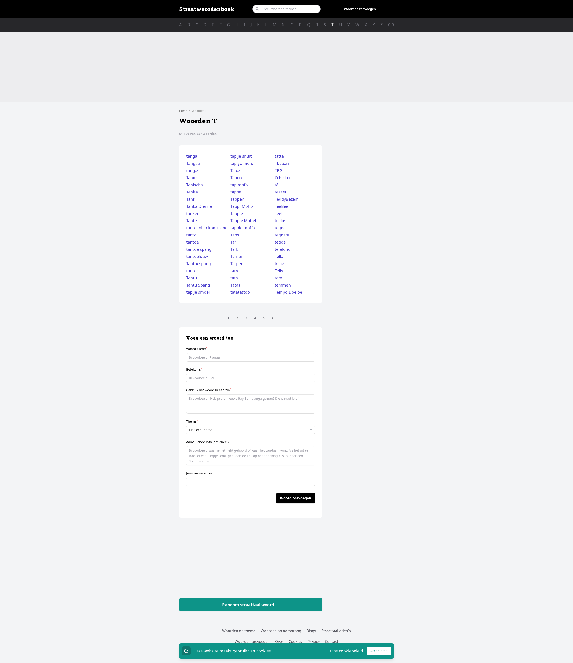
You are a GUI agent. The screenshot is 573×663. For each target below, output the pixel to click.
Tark (234, 249)
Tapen (236, 177)
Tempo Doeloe (288, 292)
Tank (190, 199)
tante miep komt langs (208, 227)
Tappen (237, 199)
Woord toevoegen (295, 498)
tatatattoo (240, 292)
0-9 (391, 24)
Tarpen (236, 263)
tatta (279, 156)
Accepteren (380, 652)
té (276, 184)
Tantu (191, 277)
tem (278, 277)
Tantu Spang (198, 285)
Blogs (311, 630)
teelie (280, 220)
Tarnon (237, 256)
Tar (233, 242)
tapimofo (239, 184)
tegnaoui (283, 235)
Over (279, 641)
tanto (191, 235)
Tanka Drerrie (199, 206)
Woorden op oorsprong (281, 630)
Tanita (192, 192)
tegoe (280, 242)
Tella (279, 256)
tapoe (235, 192)
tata (234, 277)
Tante (191, 220)
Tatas (235, 285)
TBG (278, 170)
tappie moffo (242, 227)
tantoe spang (199, 249)
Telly (279, 270)
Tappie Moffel (243, 220)
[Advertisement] (286, 67)
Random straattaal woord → (250, 604)
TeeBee (281, 206)
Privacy (314, 641)
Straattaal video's (336, 630)
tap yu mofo (241, 163)
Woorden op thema (238, 630)
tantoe (192, 242)
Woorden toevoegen (360, 9)
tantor (192, 270)
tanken (192, 213)
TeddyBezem (287, 199)
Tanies (192, 177)
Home (183, 111)
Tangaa (193, 163)
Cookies (295, 641)
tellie (279, 263)
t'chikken (283, 177)
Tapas (235, 170)
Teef (278, 213)
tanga (191, 156)
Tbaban (282, 163)
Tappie (236, 213)
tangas (192, 170)
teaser (280, 192)
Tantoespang (198, 263)
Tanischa (194, 184)
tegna (280, 227)
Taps (234, 235)
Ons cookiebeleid (346, 651)
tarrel (235, 270)
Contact (331, 641)
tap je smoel (198, 292)
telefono (283, 249)
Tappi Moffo (241, 206)
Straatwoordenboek (207, 9)
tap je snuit (241, 156)
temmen (283, 285)
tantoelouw (197, 256)
